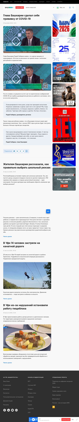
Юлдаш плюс (33, 1)
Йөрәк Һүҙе (56, 387)
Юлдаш (25, 1)
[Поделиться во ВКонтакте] (17, 151)
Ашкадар (41, 1)
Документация (7, 401)
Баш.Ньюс (6, 381)
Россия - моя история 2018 (60, 403)
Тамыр (48, 1)
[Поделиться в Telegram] (23, 151)
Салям (53, 1)
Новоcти (5, 1)
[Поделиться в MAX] (14, 151)
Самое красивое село (59, 391)
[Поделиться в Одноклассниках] (20, 151)
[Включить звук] (48, 211)
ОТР (29, 412)
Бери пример (56, 395)
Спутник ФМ (17, 1)
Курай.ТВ (59, 1)
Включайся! (56, 399)
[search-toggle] (73, 7)
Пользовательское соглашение (13, 397)
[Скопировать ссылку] (26, 151)
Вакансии (6, 389)
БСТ (11, 1)
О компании (7, 385)
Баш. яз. (62, 7)
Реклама (6, 405)
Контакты (6, 393)
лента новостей (31, 7)
